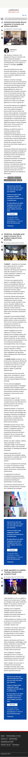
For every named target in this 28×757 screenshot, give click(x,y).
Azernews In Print (7, 742)
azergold (19, 180)
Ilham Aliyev (18, 177)
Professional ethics (13, 736)
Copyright (15, 745)
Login (25, 15)
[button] (2, 22)
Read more (12, 51)
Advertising (13, 739)
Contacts (4, 739)
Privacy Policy (6, 745)
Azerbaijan (10, 177)
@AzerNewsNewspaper (13, 223)
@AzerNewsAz (11, 221)
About (3, 736)
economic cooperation (10, 180)
